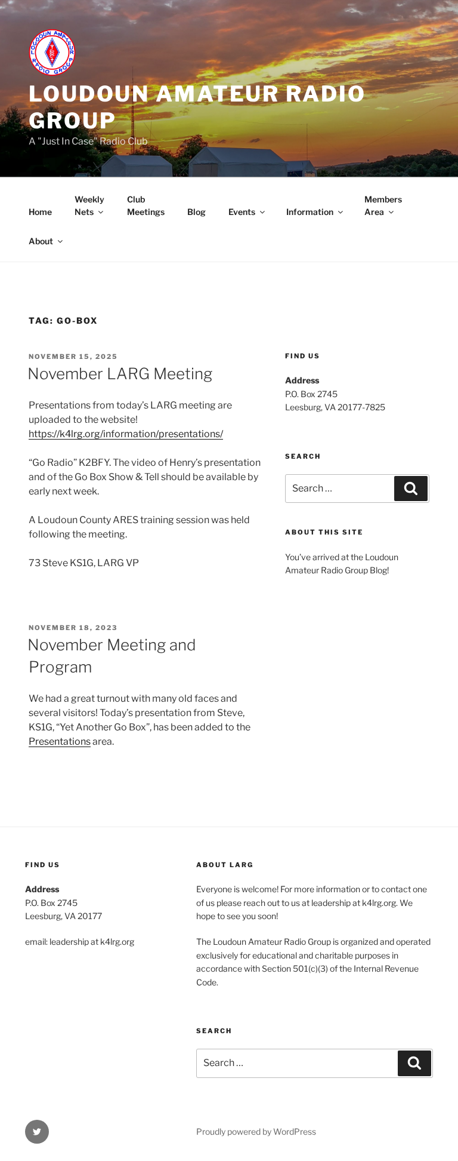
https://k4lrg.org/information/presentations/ (126, 434)
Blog (196, 212)
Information (309, 212)
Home (40, 212)
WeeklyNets (89, 205)
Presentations (60, 741)
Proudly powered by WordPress (256, 1131)
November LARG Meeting (119, 373)
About (41, 241)
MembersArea (383, 205)
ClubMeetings (146, 205)
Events (241, 212)
